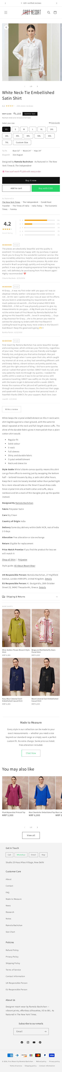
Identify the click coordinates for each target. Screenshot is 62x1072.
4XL (17, 136)
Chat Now (31, 753)
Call (9, 855)
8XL (28, 136)
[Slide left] (24, 86)
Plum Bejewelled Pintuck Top (13, 812)
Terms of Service (13, 969)
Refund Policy (12, 950)
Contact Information (15, 976)
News (8, 905)
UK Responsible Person (17, 983)
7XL (7, 142)
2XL (52, 129)
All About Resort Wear (24, 565)
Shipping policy (31, 1066)
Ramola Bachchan (24, 502)
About (9, 879)
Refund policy (41, 1061)
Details (48, 578)
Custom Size (22, 142)
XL (42, 129)
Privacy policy (54, 1061)
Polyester (22, 559)
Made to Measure (14, 899)
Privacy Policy (12, 956)
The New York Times (11, 202)
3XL (7, 136)
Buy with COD (46, 188)
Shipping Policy (13, 963)
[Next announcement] (56, 3)
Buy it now (31, 180)
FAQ (7, 892)
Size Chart (10, 932)
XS (6, 129)
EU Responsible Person (16, 989)
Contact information (47, 1066)
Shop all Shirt (8, 559)
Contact (9, 885)
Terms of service (16, 1066)
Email (33, 855)
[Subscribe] (45, 1031)
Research (10, 912)
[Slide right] (37, 86)
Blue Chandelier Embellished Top (42, 812)
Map (43, 855)
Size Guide (55, 122)
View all (31, 835)
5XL (39, 136)
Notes (8, 918)
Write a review (11, 409)
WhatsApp (21, 855)
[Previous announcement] (5, 3)
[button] (6, 12)
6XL (50, 136)
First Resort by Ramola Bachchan (20, 1061)
